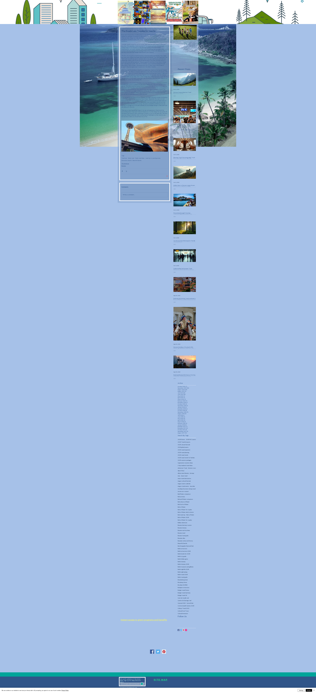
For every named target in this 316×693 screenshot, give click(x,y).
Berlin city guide (182, 556)
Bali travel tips (181, 515)
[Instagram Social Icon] (186, 630)
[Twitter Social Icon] (158, 652)
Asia (179, 476)
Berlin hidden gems (183, 559)
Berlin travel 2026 (183, 574)
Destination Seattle (126, 160)
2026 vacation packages (184, 460)
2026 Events (181, 439)
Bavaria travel (181, 533)
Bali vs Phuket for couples (185, 520)
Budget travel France (183, 590)
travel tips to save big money (152, 158)
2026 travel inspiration (184, 450)
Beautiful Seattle (137, 160)
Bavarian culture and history (185, 541)
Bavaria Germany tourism (185, 525)
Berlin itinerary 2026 (183, 564)
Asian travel (184, 476)
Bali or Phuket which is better (186, 512)
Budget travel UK (182, 595)
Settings (301, 690)
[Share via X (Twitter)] (126, 171)
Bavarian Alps (181, 538)
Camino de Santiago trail (184, 600)
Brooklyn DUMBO (183, 585)
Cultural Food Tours (183, 611)
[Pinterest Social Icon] (164, 652)
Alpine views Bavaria (183, 473)
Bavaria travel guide (183, 535)
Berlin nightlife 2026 (183, 569)
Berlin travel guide (182, 577)
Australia (192, 486)
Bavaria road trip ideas (184, 530)
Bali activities (181, 496)
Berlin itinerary (181, 561)
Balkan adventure (182, 522)
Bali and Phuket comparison (185, 499)
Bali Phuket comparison (184, 494)
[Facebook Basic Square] (179, 630)
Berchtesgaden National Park (186, 546)
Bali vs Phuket (190, 515)
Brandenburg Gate (183, 579)
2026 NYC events (191, 439)
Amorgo (192, 473)
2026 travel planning (183, 452)
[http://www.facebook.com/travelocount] (152, 652)
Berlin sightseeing (182, 572)
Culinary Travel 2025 (183, 608)
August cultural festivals (184, 481)
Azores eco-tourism (183, 491)
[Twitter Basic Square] (181, 630)
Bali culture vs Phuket (183, 502)
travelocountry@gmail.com (128, 687)
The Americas (125, 163)
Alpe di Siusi (181, 470)
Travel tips (124, 158)
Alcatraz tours (192, 468)
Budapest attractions (183, 587)
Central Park (190, 603)
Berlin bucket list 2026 (184, 553)
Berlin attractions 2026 (184, 551)
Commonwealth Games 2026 (186, 605)
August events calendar (184, 483)
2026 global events (183, 447)
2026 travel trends (183, 455)
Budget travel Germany (184, 592)
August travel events (183, 486)
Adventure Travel (182, 468)
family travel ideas (139, 158)
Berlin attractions (182, 548)
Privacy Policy (65, 690)
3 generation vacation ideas (185, 463)
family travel (131, 158)
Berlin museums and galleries (185, 566)
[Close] (314, 690)
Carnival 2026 (182, 603)
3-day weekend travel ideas (185, 465)
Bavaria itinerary (182, 528)
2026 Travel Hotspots (184, 442)
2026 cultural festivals (184, 444)
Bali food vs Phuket (183, 504)
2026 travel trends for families (186, 457)
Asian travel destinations (184, 478)
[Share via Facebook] (122, 171)
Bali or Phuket (181, 507)
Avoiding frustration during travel (187, 489)
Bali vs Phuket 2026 (183, 517)
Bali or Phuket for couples (185, 509)
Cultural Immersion (183, 613)
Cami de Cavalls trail (183, 598)
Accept (309, 690)
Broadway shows (182, 582)
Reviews (123, 166)
